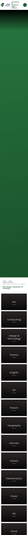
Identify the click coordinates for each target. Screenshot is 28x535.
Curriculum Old (8, 282)
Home (4, 281)
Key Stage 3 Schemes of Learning (14, 284)
